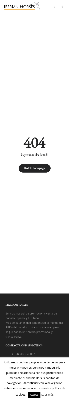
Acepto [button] (34, 394)
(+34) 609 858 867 (23, 354)
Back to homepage (34, 168)
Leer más (47, 394)
